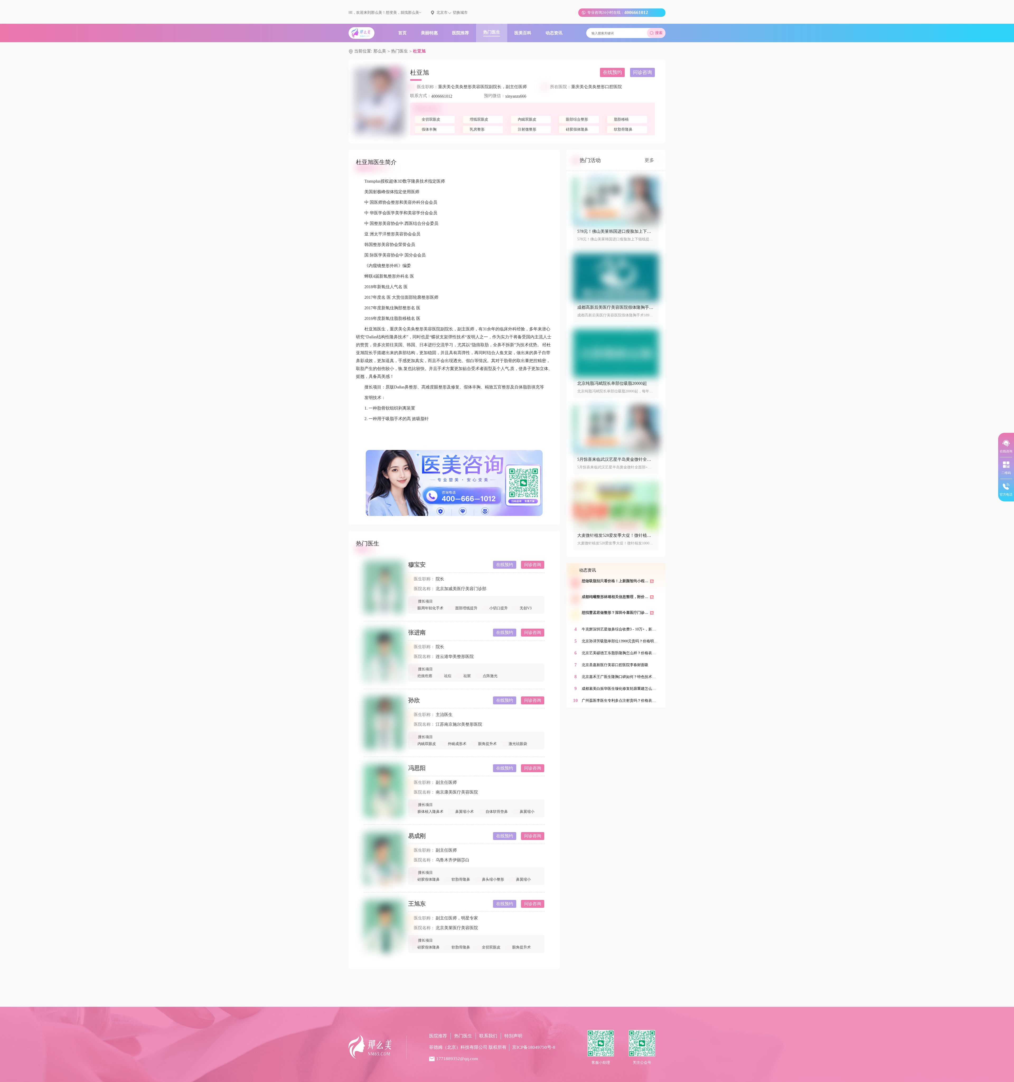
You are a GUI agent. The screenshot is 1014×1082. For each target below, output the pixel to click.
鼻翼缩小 (527, 812)
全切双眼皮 (491, 947)
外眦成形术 (457, 744)
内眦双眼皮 (426, 744)
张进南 (417, 632)
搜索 (659, 33)
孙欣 (414, 700)
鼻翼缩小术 (464, 812)
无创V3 (526, 608)
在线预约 (612, 72)
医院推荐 (438, 1035)
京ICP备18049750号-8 (533, 1047)
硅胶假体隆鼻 (428, 879)
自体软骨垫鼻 (497, 812)
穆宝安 (417, 564)
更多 (649, 160)
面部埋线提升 (466, 608)
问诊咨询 (642, 72)
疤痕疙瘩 (424, 676)
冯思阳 (417, 768)
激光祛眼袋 (518, 744)
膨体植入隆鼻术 (430, 812)
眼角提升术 (487, 744)
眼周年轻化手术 (430, 608)
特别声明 (513, 1035)
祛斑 (467, 676)
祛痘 (448, 676)
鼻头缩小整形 (493, 879)
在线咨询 (1006, 451)
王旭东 (417, 903)
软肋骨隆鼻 (461, 879)
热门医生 (399, 51)
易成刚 (417, 836)
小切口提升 (498, 608)
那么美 (379, 51)
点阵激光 (490, 676)
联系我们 (488, 1035)
